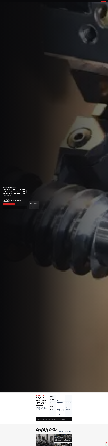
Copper (52, 419)
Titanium (49, 419)
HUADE (3, 1)
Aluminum (38, 419)
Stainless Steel (42, 419)
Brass (46, 419)
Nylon (59, 419)
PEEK (54, 419)
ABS (57, 419)
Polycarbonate (63, 419)
